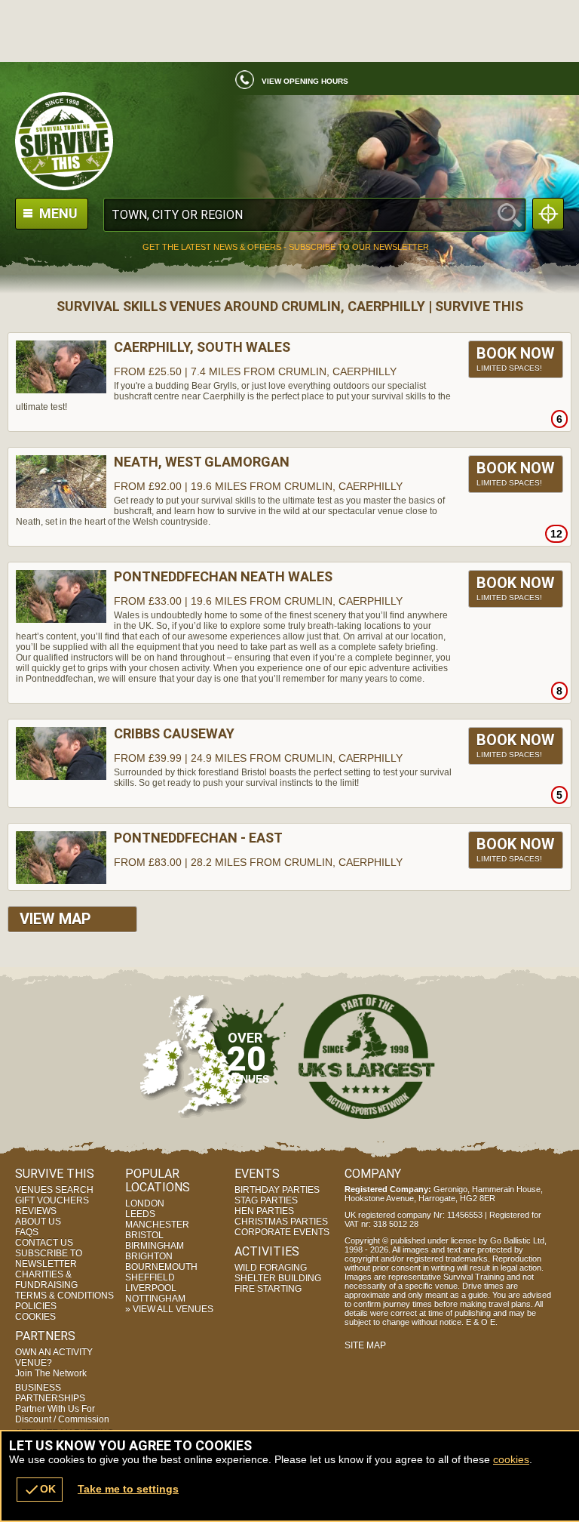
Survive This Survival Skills (289, 141)
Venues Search (54, 1190)
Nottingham (155, 1298)
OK (39, 1489)
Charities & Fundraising (46, 1279)
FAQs (26, 1232)
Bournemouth (161, 1267)
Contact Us (44, 1242)
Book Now (515, 358)
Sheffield (150, 1277)
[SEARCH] (510, 214)
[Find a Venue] (314, 215)
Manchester (157, 1224)
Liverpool (150, 1288)
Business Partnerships (62, 1403)
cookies (511, 1459)
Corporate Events (281, 1232)
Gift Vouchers (52, 1200)
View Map (55, 919)
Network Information (366, 1056)
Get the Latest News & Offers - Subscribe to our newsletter (285, 247)
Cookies (35, 1316)
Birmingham (154, 1245)
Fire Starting (268, 1288)
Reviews (36, 1211)
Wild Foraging (270, 1267)
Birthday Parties (277, 1190)
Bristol (144, 1235)
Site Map (365, 1345)
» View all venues (169, 1309)
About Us (38, 1221)
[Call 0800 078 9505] (239, 84)
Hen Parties (264, 1211)
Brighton (149, 1256)
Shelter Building (277, 1278)
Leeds (140, 1214)
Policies (36, 1306)
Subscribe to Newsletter (48, 1258)
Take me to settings (128, 1489)
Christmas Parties (281, 1221)
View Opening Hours (305, 81)
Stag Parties (266, 1200)
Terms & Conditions (64, 1295)
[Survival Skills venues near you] (548, 214)
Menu (57, 213)
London (144, 1203)
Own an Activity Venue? (54, 1363)
